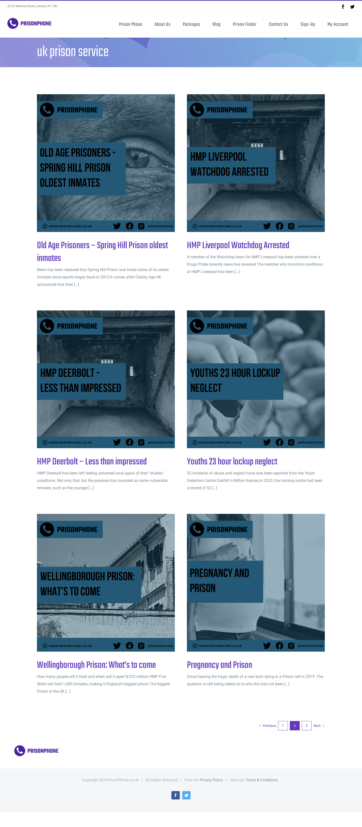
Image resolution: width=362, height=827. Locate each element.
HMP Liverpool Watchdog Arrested (247, 163)
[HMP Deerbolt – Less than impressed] (106, 379)
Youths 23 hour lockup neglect (247, 379)
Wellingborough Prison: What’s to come (97, 582)
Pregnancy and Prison (247, 582)
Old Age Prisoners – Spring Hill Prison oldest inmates (97, 163)
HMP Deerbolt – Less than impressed (97, 379)
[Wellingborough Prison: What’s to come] (106, 583)
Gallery (114, 163)
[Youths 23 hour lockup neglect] (256, 379)
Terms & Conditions (262, 780)
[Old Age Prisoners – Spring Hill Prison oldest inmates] (106, 163)
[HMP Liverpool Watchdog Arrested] (256, 163)
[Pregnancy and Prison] (256, 583)
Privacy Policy (211, 780)
